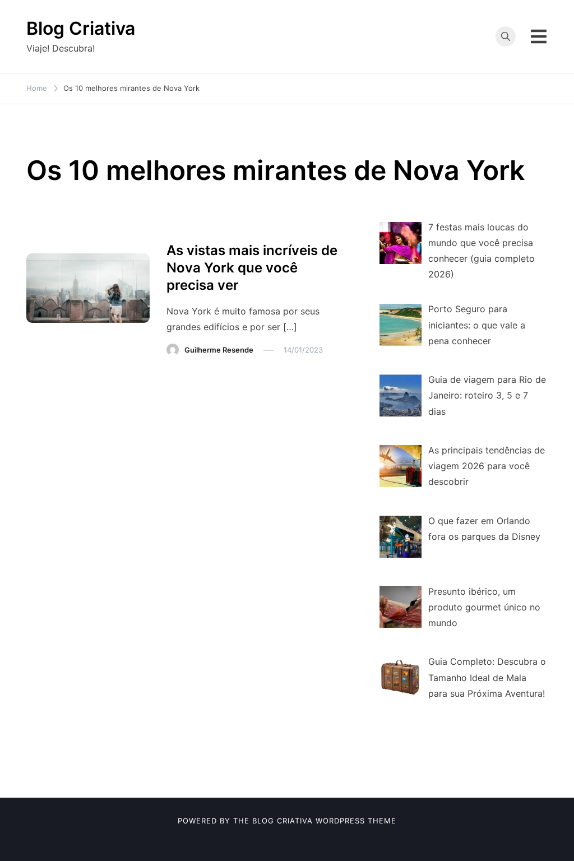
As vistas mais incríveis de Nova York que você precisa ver (251, 267)
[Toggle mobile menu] (539, 36)
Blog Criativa (80, 28)
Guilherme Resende (218, 349)
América (187, 227)
